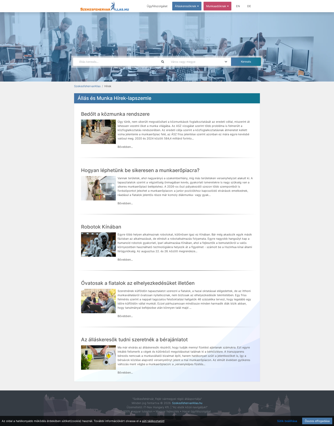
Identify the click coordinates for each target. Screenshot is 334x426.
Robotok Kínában (101, 227)
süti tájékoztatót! (153, 421)
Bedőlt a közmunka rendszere (115, 114)
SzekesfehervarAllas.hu (187, 403)
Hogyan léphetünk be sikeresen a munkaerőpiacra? (140, 170)
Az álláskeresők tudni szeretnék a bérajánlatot (134, 340)
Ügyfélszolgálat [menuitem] (157, 6)
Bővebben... (125, 147)
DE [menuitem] (249, 6)
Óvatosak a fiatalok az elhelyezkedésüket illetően (138, 283)
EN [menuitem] (238, 6)
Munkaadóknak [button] (216, 6)
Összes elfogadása (317, 421)
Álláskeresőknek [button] (186, 6)
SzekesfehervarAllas (87, 86)
